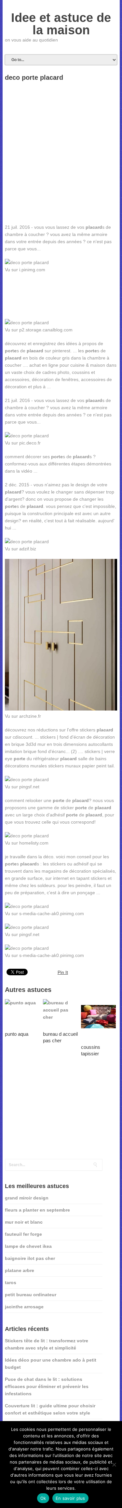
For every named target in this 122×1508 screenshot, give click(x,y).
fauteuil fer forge (23, 1234)
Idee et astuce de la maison (61, 24)
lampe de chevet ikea (28, 1246)
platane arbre (19, 1270)
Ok (43, 1498)
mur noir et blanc (24, 1222)
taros (10, 1282)
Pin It (63, 972)
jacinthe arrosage (24, 1306)
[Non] (114, 1464)
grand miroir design (26, 1197)
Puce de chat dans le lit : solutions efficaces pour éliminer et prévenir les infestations (46, 1386)
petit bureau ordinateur (30, 1294)
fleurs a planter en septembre (37, 1210)
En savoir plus (70, 1498)
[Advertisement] (61, 173)
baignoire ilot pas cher (30, 1258)
